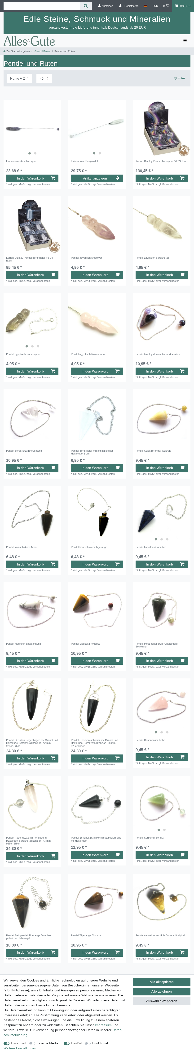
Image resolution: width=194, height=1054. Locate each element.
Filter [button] (181, 78)
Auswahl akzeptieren (161, 1001)
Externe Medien (48, 1043)
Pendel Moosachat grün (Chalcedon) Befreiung (157, 645)
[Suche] (86, 6)
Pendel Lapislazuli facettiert (151, 547)
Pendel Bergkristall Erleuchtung (24, 450)
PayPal (76, 1043)
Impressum (103, 1025)
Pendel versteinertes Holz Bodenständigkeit (160, 935)
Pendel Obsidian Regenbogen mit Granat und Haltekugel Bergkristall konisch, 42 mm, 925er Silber (32, 743)
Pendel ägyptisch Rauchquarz (23, 354)
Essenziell (18, 1043)
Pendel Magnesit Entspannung (23, 643)
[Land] (145, 6)
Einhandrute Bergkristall (84, 161)
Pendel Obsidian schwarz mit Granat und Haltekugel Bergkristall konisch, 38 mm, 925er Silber (94, 743)
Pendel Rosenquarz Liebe (150, 740)
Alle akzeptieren (162, 982)
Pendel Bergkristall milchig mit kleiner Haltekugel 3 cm (92, 452)
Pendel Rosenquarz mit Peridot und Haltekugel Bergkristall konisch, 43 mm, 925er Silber (28, 840)
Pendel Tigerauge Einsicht (86, 935)
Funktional (100, 1043)
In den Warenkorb (30, 178)
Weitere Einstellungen (20, 1048)
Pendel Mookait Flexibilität (85, 643)
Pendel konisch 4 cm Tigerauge (89, 547)
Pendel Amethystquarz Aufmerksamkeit (158, 354)
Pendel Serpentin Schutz (150, 837)
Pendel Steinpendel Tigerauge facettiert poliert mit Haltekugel (28, 937)
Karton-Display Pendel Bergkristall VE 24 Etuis (29, 259)
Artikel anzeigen (95, 178)
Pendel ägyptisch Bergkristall (152, 257)
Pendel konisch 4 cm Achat (21, 547)
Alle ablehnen (161, 991)
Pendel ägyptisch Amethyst (86, 257)
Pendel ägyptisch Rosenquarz (88, 354)
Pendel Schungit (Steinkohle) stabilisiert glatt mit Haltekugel (96, 839)
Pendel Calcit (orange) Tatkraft (153, 450)
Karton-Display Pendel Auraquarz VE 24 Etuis (162, 161)
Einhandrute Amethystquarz (22, 161)
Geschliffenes (42, 51)
